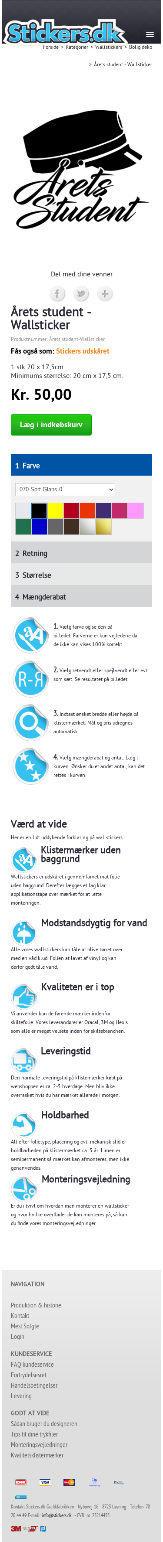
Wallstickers (108, 48)
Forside (51, 48)
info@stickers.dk (57, 1516)
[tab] (81, 465)
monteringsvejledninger (69, 1224)
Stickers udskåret (83, 352)
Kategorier (77, 48)
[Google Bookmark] (105, 294)
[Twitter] (81, 294)
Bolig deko (140, 48)
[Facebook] (57, 294)
